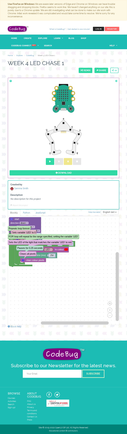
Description (16, 195)
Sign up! (11, 407)
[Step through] (68, 161)
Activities (12, 401)
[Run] (50, 161)
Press (29, 420)
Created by (16, 184)
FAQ (29, 401)
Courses (11, 398)
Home (14, 38)
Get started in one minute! (79, 29)
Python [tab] (26, 212)
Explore (42, 38)
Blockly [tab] (14, 212)
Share (102, 70)
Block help (15, 326)
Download (65, 173)
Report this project (20, 205)
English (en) (109, 212)
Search (48, 46)
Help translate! (94, 212)
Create (27, 38)
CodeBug (18, 29)
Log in (98, 29)
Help (112, 46)
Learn (57, 38)
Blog (71, 38)
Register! (112, 29)
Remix (86, 70)
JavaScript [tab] (40, 212)
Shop (83, 38)
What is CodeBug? (57, 29)
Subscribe (93, 373)
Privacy (30, 407)
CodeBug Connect (23, 46)
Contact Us (32, 416)
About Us (31, 404)
